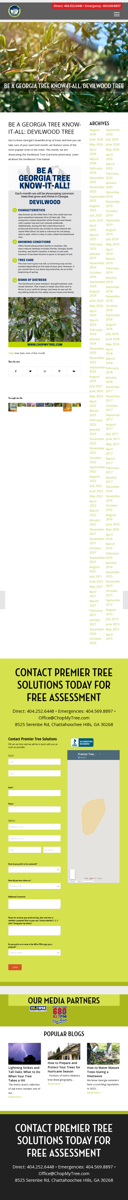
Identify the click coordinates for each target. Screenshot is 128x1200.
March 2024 (94, 322)
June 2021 (96, 581)
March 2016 (110, 546)
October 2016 (112, 507)
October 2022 (96, 460)
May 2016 (112, 529)
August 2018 (111, 327)
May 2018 (112, 344)
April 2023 (93, 403)
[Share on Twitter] (30, 371)
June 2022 (96, 491)
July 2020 (112, 139)
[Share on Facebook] (15, 371)
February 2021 (96, 612)
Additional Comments (16, 896)
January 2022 (95, 522)
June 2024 (96, 301)
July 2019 (112, 239)
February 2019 (112, 270)
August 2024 (95, 293)
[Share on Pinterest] (59, 371)
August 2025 (95, 208)
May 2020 (112, 149)
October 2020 (96, 641)
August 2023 (95, 379)
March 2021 (94, 603)
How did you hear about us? (23, 880)
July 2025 (96, 215)
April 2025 (93, 227)
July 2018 (112, 334)
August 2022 (95, 478)
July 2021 (96, 576)
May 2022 (96, 496)
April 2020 (109, 157)
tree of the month (35, 353)
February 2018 (112, 370)
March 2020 (110, 166)
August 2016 (111, 517)
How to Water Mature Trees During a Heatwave (103, 1072)
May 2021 (96, 587)
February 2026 (96, 170)
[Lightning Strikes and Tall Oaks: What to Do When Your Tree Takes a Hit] (24, 1054)
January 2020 (111, 185)
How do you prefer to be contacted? (26, 864)
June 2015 (113, 624)
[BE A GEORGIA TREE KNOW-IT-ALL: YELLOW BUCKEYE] (58, 405)
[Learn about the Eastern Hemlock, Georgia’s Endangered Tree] (40, 405)
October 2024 (96, 274)
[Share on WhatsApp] (45, 371)
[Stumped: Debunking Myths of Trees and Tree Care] (12, 407)
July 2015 (112, 619)
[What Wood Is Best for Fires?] (2, 600)
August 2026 (95, 132)
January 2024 (95, 341)
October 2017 (112, 408)
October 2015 (112, 593)
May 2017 (112, 444)
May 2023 (96, 396)
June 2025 (96, 220)
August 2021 (95, 569)
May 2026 (96, 144)
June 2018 (113, 339)
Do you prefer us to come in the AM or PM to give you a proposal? (30, 945)
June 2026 (96, 139)
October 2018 (112, 308)
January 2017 (111, 479)
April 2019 (109, 251)
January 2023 (95, 431)
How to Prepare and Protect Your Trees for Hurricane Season (64, 1067)
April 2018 (109, 351)
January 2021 (95, 622)
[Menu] (115, 11)
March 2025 (94, 237)
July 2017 (112, 434)
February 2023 (96, 422)
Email (14, 787)
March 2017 (110, 461)
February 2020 (112, 175)
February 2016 (112, 555)
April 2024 (93, 313)
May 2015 (112, 629)
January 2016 (111, 565)
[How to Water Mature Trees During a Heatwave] (103, 1054)
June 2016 (113, 524)
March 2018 (110, 361)
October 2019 (112, 213)
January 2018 (111, 379)
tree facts (20, 353)
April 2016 (109, 537)
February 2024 (96, 332)
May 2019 (112, 244)
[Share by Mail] (74, 371)
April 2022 (93, 503)
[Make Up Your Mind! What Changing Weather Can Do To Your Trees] (30, 405)
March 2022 (94, 513)
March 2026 (94, 161)
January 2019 (111, 279)
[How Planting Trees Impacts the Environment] (49, 405)
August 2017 (111, 426)
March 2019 (110, 261)
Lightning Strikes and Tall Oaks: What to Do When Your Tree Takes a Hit (24, 1074)
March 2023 (94, 413)
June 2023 (96, 391)
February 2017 (112, 470)
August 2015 (111, 612)
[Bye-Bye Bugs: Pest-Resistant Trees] (76, 405)
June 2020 (113, 144)
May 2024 (96, 306)
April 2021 (93, 594)
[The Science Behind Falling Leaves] (125, 600)
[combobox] (34, 870)
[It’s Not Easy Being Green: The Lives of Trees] (67, 407)
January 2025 (95, 256)
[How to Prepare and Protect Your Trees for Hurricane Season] (64, 1051)
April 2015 (109, 636)
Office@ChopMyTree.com (64, 718)
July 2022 (96, 486)
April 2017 (109, 451)
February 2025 (96, 246)
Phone (14, 803)
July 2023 (96, 386)
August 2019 (111, 232)
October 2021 (96, 550)
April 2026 (93, 151)
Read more (14, 1096)
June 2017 (113, 439)
